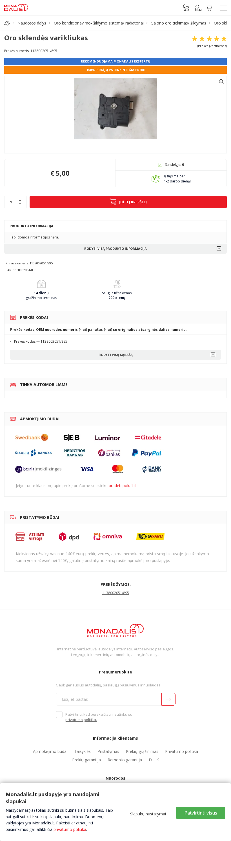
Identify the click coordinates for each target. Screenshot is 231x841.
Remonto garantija (125, 759)
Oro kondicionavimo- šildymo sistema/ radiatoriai (99, 23)
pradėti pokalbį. (123, 485)
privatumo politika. (81, 719)
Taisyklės (82, 751)
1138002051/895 (115, 592)
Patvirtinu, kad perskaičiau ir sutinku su (98, 717)
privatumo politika (70, 829)
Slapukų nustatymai (148, 814)
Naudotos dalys (31, 23)
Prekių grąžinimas (142, 751)
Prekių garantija (86, 759)
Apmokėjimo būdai (50, 751)
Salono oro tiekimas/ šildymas (178, 23)
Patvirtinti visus (201, 813)
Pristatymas (108, 751)
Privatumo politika (181, 751)
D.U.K (154, 759)
